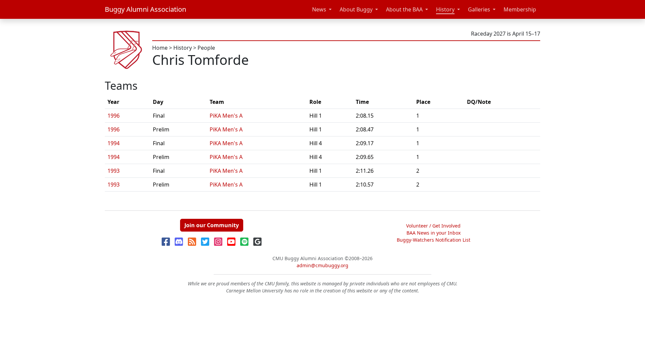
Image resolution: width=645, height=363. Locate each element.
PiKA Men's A (226, 115)
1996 (114, 115)
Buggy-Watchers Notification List (433, 240)
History (445, 9)
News (319, 9)
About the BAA (404, 9)
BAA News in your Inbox (433, 233)
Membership (520, 9)
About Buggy (356, 9)
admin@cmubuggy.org (322, 265)
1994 (114, 143)
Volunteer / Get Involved (433, 226)
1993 (114, 170)
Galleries (479, 9)
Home (160, 47)
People (206, 47)
